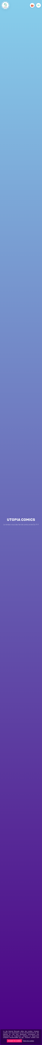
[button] (32, 5)
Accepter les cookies (14, 1041)
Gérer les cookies (28, 1041)
